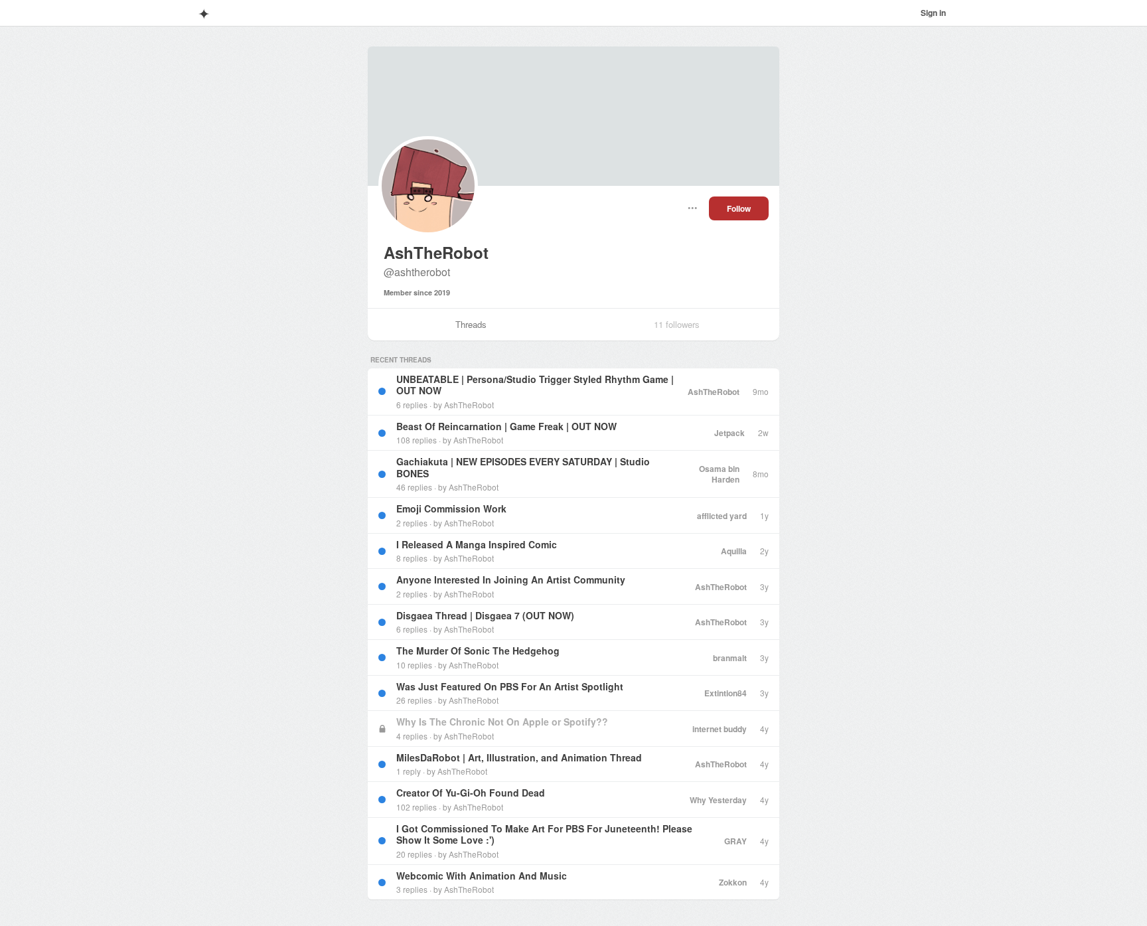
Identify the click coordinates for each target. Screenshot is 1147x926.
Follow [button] (739, 208)
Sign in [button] (933, 13)
